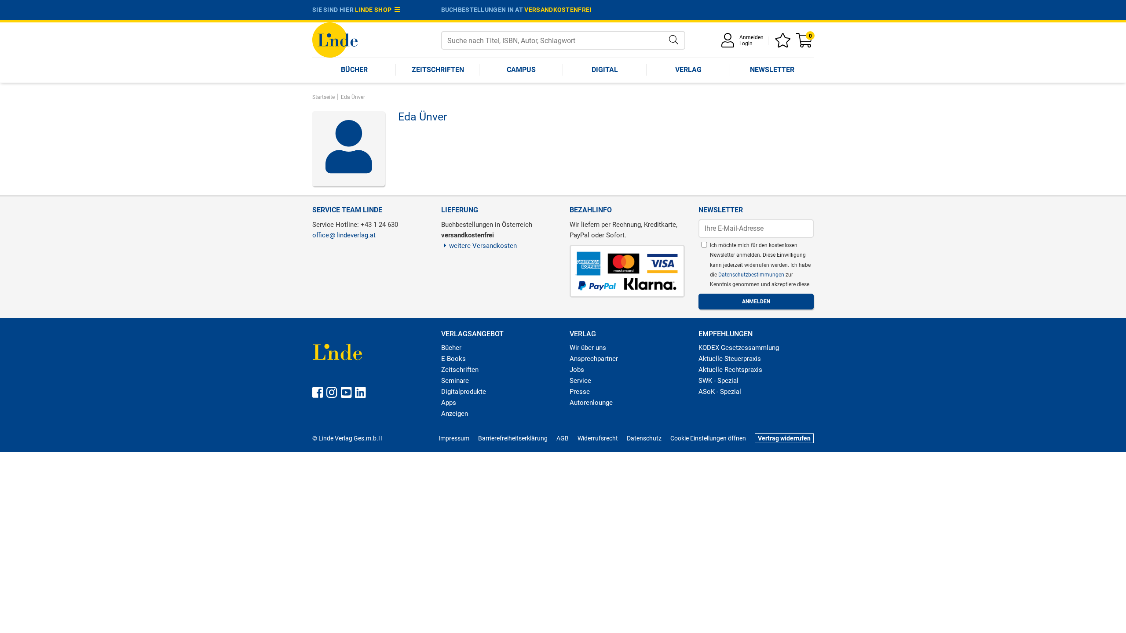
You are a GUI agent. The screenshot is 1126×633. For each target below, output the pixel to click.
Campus (521, 69)
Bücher (354, 69)
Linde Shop (375, 9)
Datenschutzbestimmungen (752, 275)
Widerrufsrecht (598, 438)
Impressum (454, 438)
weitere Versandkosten (483, 246)
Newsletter (772, 69)
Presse (580, 392)
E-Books (453, 359)
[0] (805, 43)
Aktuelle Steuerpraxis (729, 359)
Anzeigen (454, 414)
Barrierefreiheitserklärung (513, 438)
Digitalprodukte (463, 392)
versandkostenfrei (557, 9)
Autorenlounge (591, 403)
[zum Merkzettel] (784, 43)
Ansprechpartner (594, 359)
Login (746, 43)
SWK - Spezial (718, 381)
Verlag (688, 69)
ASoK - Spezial (719, 392)
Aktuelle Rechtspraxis (730, 370)
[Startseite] (335, 39)
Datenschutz (644, 438)
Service (580, 381)
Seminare (455, 381)
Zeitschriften (438, 69)
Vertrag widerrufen (784, 438)
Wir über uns (588, 348)
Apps (448, 403)
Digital (605, 69)
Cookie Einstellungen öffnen (708, 438)
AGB (562, 438)
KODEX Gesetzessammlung (738, 348)
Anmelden (751, 37)
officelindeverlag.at (344, 235)
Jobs (577, 370)
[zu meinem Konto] (729, 43)
